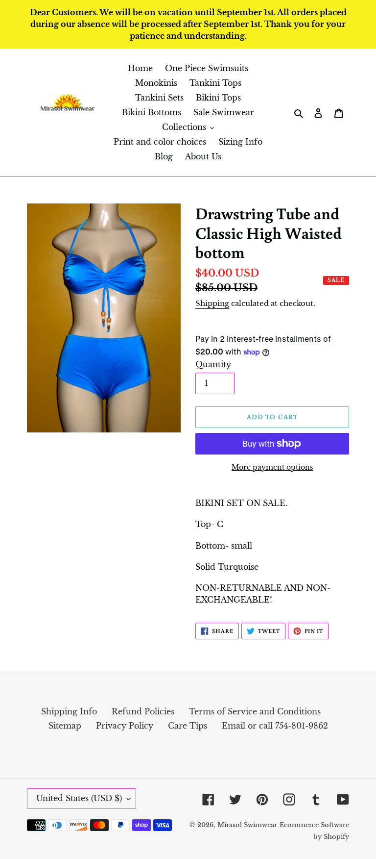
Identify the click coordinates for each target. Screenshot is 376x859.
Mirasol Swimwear (247, 825)
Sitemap (64, 726)
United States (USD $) (79, 798)
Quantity (213, 364)
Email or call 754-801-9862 (275, 726)
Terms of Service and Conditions (255, 711)
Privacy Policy (124, 726)
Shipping (212, 303)
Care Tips (187, 726)
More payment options (272, 467)
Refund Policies (143, 711)
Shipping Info (69, 711)
